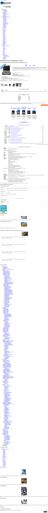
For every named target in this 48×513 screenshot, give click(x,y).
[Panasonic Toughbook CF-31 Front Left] (18, 86)
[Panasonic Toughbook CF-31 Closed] (2, 86)
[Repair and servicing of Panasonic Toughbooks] (24, 483)
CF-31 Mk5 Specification (34, 65)
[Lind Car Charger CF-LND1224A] (9, 136)
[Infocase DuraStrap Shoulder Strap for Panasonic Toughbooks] (9, 135)
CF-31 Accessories (30, 65)
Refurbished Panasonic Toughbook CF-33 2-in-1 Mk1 (18, 108)
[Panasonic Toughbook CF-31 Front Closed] (6, 86)
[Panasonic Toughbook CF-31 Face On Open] (10, 86)
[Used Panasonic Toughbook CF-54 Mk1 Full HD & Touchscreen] (25, 235)
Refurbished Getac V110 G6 (34, 108)
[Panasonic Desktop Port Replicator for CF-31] (9, 129)
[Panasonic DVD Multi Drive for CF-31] (9, 128)
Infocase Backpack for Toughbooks (14, 132)
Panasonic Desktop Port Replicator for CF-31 (15, 129)
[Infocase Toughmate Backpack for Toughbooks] (9, 132)
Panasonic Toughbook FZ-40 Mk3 (29, 108)
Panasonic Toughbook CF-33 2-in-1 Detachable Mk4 (24, 108)
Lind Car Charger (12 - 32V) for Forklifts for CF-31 (16, 139)
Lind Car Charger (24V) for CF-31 (14, 136)
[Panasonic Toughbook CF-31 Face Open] (13, 86)
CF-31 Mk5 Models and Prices (26, 65)
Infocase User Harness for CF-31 (14, 133)
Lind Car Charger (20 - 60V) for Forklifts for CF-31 (16, 140)
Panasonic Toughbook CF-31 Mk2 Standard (13, 108)
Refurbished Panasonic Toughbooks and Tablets (24, 122)
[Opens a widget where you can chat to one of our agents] (45, 512)
